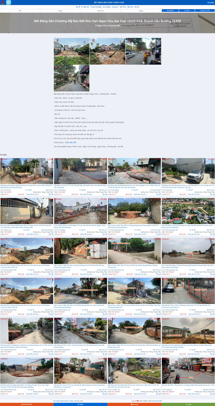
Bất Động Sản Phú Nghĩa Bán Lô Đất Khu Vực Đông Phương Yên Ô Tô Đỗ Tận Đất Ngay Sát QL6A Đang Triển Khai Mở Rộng (27, 346)
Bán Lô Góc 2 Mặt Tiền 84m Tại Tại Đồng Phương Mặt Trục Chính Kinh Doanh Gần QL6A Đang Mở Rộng (79, 306)
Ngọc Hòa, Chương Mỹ (108, 25)
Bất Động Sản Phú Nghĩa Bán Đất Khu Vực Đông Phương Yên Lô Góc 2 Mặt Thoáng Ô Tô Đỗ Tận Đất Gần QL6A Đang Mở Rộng (25, 386)
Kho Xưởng (106, 7)
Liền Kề (136, 7)
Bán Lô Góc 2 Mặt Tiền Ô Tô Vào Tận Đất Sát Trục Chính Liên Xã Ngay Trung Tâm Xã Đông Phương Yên (134, 306)
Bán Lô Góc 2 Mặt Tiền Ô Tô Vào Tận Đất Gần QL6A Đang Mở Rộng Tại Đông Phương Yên (133, 266)
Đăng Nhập (211, 2)
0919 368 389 (70, 142)
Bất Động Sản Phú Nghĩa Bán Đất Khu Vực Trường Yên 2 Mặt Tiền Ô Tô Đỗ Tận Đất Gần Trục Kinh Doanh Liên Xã (133, 386)
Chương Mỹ (3, 159)
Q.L (208, 318)
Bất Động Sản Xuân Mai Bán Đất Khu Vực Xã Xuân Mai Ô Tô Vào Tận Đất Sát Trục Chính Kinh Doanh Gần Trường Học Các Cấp (188, 186)
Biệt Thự (130, 7)
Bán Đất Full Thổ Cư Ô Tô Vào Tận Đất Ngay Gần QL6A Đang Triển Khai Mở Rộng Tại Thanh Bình (80, 186)
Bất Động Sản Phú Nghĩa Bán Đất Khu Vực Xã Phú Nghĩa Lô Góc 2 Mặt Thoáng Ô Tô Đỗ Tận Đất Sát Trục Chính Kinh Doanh (134, 186)
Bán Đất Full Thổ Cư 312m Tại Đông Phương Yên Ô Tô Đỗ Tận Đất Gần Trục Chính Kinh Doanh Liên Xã (186, 306)
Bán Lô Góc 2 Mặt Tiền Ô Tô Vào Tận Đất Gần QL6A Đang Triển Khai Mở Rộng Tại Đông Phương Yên (134, 346)
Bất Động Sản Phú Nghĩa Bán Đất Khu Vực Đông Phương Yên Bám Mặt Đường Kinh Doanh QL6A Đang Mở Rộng (187, 346)
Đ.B (102, 199)
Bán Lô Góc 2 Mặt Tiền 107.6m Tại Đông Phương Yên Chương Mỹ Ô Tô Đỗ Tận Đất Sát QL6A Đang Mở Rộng (133, 226)
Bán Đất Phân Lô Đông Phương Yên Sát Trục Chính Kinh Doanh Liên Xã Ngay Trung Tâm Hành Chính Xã (25, 266)
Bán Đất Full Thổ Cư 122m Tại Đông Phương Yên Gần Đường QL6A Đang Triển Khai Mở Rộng (79, 346)
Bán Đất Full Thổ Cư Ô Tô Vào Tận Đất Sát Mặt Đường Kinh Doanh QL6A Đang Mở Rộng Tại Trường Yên (80, 386)
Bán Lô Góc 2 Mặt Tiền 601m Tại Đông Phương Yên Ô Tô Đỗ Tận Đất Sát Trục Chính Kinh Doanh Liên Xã (79, 266)
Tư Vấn (27, 190)
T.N (102, 239)
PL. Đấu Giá (85, 7)
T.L (207, 358)
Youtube (135, 404)
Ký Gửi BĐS (170, 10)
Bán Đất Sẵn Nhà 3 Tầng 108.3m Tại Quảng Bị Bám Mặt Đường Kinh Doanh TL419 (188, 385)
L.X (207, 239)
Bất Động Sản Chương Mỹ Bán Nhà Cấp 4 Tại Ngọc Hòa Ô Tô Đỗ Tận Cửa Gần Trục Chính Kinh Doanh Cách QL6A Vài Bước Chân (26, 226)
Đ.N (210, 159)
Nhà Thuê (123, 7)
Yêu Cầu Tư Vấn (204, 10)
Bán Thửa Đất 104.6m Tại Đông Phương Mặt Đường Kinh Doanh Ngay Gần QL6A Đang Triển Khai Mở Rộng (187, 266)
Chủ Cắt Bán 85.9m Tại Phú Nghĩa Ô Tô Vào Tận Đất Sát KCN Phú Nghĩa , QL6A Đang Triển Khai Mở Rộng (80, 226)
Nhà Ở (78, 7)
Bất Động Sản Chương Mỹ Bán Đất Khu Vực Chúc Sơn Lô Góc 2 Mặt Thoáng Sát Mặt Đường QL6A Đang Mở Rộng (26, 186)
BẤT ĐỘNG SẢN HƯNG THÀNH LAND (65, 401)
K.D (152, 318)
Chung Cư (115, 7)
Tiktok (81, 404)
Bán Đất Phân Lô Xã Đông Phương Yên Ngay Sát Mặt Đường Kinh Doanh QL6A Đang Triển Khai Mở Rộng (187, 226)
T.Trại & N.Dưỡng (96, 7)
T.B (49, 159)
